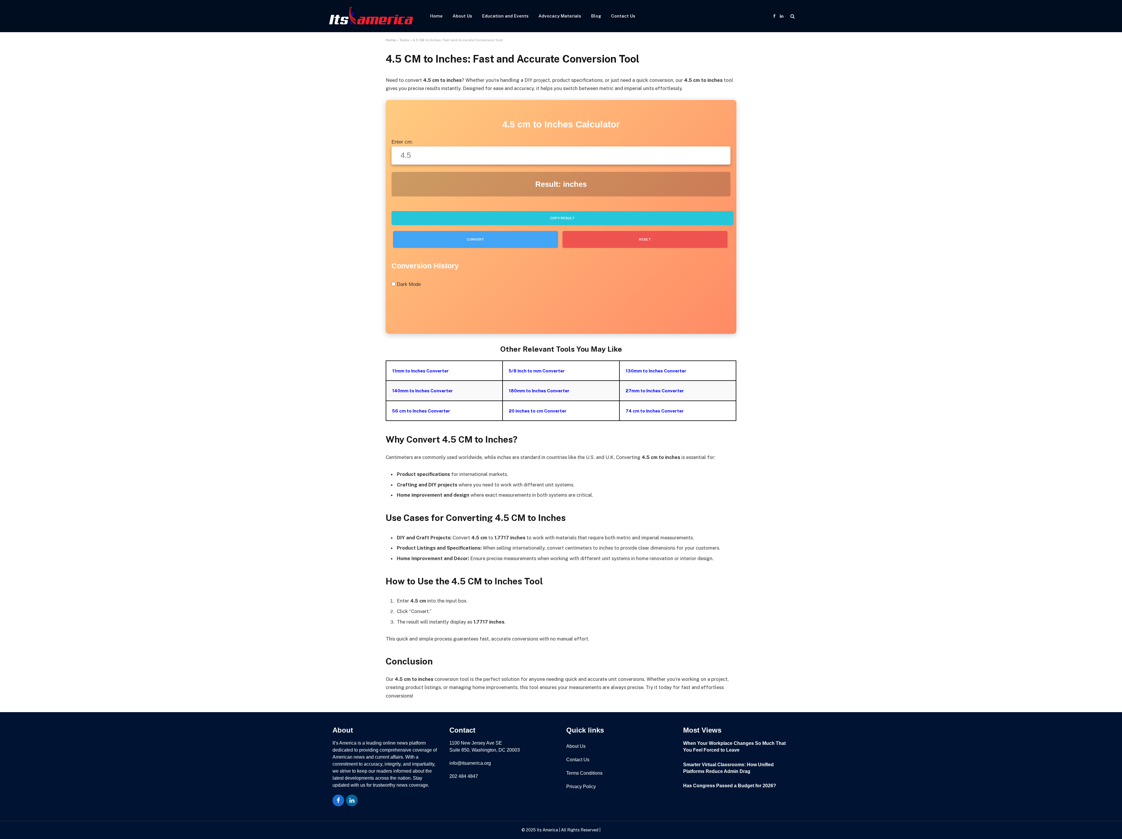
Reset (645, 239)
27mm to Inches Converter (655, 390)
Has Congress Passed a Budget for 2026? (729, 785)
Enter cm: (402, 142)
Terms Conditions (584, 773)
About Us (462, 15)
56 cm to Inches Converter (421, 410)
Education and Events (505, 15)
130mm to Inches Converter (656, 370)
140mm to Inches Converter (422, 390)
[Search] (792, 16)
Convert (475, 239)
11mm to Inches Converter (420, 370)
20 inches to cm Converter (538, 410)
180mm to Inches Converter (539, 390)
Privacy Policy (581, 786)
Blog (596, 15)
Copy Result (562, 218)
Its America (547, 830)
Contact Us (623, 15)
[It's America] (371, 16)
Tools (404, 40)
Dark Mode (408, 284)
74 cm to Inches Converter (655, 410)
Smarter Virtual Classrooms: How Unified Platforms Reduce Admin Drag (728, 768)
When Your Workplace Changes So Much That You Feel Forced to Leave (734, 746)
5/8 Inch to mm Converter (537, 370)
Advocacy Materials (560, 15)
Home (436, 15)
